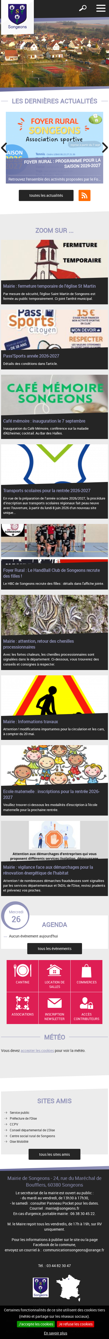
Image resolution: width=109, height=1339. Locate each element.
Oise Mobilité (19, 1141)
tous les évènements (54, 948)
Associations (23, 1014)
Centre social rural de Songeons (32, 1136)
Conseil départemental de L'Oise (32, 1130)
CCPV (14, 1124)
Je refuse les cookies (75, 1324)
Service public (19, 1112)
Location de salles (55, 984)
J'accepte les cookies (36, 1324)
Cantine (22, 982)
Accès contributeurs (86, 1016)
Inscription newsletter (54, 1016)
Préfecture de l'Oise (23, 1118)
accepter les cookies (37, 1050)
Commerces (87, 982)
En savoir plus (55, 1333)
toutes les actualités (46, 195)
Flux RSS (84, 195)
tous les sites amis (54, 1154)
